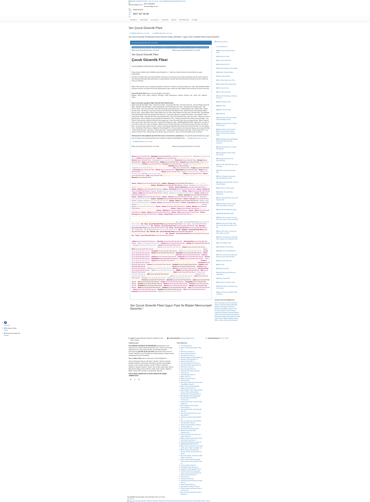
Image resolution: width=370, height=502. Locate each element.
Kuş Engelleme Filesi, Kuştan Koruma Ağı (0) (189, 406)
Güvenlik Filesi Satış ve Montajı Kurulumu (226, 97)
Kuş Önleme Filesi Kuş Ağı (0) (190, 428)
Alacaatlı (234, 320)
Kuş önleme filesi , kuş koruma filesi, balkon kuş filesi (226, 232)
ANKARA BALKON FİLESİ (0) (189, 444)
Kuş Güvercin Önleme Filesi (226, 282)
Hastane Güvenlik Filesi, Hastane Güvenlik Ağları (227, 183)
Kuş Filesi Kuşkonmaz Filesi (226, 80)
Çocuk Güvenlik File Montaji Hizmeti (142, 47)
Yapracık (222, 305)
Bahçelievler (218, 316)
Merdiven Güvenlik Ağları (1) (189, 359)
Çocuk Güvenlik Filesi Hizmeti (146, 183)
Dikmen (237, 314)
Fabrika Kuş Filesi (223, 268)
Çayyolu (230, 308)
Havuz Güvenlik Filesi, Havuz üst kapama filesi (227, 199)
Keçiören (236, 312)
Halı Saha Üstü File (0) (187, 355)
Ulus (220, 314)
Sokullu (221, 318)
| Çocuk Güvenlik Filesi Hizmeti (144, 241)
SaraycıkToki (228, 320)
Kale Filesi (221, 264)
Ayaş (221, 308)
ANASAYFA (133, 20)
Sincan (217, 303)
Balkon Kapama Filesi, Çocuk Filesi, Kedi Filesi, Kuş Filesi (226, 205)
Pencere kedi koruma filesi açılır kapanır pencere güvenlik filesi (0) (191, 472)
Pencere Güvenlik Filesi (172, 47)
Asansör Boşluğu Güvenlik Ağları (228, 68)
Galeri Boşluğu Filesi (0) (188, 375)
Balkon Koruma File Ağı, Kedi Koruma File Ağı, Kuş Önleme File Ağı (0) (191, 452)
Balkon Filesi (222, 106)
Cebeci (217, 314)
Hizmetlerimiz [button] (155, 20)
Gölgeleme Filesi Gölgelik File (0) (191, 469)
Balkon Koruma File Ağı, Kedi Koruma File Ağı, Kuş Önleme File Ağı (226, 225)
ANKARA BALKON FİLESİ (226, 213)
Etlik (216, 320)
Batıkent (217, 307)
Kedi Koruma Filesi (223, 56)
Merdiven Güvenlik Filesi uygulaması (224, 193)
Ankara (229, 316)
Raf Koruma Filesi (223, 88)
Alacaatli (230, 312)
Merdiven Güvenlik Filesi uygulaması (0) (188, 431)
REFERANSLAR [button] (184, 20)
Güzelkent (225, 312)
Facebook (7, 325)
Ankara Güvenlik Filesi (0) (188, 475)
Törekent (233, 310)
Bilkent (232, 318)
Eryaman (228, 303)
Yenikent (217, 305)
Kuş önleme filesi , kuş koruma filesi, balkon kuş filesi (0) (192, 456)
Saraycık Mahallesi (231, 305)
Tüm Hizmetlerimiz (221, 46)
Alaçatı (236, 318)
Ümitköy (217, 310)
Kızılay (224, 314)
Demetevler (231, 307)
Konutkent (221, 320)
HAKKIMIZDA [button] (144, 20)
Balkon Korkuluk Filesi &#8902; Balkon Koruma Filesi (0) (190, 387)
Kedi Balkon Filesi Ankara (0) (189, 467)
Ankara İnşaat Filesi (224, 278)
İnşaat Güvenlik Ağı (224, 76)
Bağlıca (226, 308)
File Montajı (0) (185, 380)
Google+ (6, 335)
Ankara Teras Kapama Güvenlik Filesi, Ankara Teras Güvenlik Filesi (227, 238)
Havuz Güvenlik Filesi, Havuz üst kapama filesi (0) (191, 435)
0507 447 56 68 (224, 338)
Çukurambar (230, 314)
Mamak (233, 316)
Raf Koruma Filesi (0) (187, 367)
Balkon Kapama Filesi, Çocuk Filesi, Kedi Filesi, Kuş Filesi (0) (191, 439)
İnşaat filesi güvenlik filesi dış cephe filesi (225, 273)
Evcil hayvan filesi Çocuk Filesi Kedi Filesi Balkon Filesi (226, 118)
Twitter (6, 330)
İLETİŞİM (194, 20)
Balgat (224, 316)
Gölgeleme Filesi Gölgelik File (227, 251)
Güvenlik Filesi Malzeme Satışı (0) (191, 442)
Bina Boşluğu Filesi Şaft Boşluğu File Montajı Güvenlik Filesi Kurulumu (227, 141)
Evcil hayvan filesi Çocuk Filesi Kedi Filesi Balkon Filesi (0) (191, 383)
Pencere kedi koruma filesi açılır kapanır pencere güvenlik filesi (226, 256)
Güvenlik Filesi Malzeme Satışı (227, 209)
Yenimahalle (223, 307)
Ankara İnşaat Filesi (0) (188, 484)
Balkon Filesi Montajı (159, 47)
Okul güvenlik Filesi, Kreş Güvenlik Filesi (224, 159)
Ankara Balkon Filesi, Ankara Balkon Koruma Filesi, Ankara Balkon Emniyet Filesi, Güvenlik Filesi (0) (192, 392)
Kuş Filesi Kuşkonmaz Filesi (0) (190, 363)
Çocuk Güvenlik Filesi (141, 156)
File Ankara (131, 499)
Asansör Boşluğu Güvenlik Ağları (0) (192, 357)
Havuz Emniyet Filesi (224, 92)
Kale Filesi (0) (185, 477)
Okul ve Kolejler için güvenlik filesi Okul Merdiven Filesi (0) (191, 422)
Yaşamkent (218, 312)
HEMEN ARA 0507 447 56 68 (140, 33)
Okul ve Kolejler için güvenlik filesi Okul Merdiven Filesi (225, 177)
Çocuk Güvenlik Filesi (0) (188, 353)
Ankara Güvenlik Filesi (225, 260)
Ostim (216, 318)
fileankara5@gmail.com (187, 338)
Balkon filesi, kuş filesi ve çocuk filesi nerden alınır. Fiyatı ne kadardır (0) (192, 447)
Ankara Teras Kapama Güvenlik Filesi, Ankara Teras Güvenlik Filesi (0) (191, 461)
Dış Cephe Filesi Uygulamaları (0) (191, 365)
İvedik (238, 316)
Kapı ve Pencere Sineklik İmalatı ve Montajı (226, 293)
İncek (235, 308)
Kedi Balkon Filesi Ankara (225, 247)
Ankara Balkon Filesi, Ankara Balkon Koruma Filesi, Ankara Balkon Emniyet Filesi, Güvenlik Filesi (225, 132)
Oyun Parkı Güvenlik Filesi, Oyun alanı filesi (227, 165)
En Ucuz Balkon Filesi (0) (188, 465)
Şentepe (217, 308)
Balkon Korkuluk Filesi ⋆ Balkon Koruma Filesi (226, 124)
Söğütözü (226, 318)
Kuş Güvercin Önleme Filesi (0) (190, 486)
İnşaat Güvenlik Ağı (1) (188, 361)
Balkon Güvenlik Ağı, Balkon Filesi (225, 51)
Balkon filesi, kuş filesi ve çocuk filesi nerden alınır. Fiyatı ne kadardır (227, 218)
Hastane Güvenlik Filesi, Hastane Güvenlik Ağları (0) (191, 426)
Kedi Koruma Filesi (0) (187, 351)
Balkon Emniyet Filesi (224, 110)
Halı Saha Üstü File (224, 64)
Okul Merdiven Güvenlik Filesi (188, 47)
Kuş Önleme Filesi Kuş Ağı (226, 188)
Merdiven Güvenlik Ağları (225, 72)
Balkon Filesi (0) (185, 376)
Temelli (228, 310)
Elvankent (235, 303)
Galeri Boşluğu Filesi (224, 102)
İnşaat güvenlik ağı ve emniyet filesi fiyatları (226, 148)
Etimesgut (222, 303)
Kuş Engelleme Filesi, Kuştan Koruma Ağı (226, 154)
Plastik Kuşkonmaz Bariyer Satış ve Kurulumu (227, 287)
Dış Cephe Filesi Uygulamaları (227, 84)
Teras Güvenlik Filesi (203, 47)
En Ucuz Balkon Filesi (224, 243)
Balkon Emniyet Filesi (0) (188, 378)
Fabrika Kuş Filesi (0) (187, 479)
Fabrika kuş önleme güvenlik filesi (225, 171)
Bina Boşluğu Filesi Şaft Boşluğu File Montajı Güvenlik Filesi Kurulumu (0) (190, 398)
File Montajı (221, 114)
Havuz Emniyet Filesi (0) (188, 369)
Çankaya (222, 310)
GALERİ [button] (173, 20)
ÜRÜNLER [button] (165, 20)
